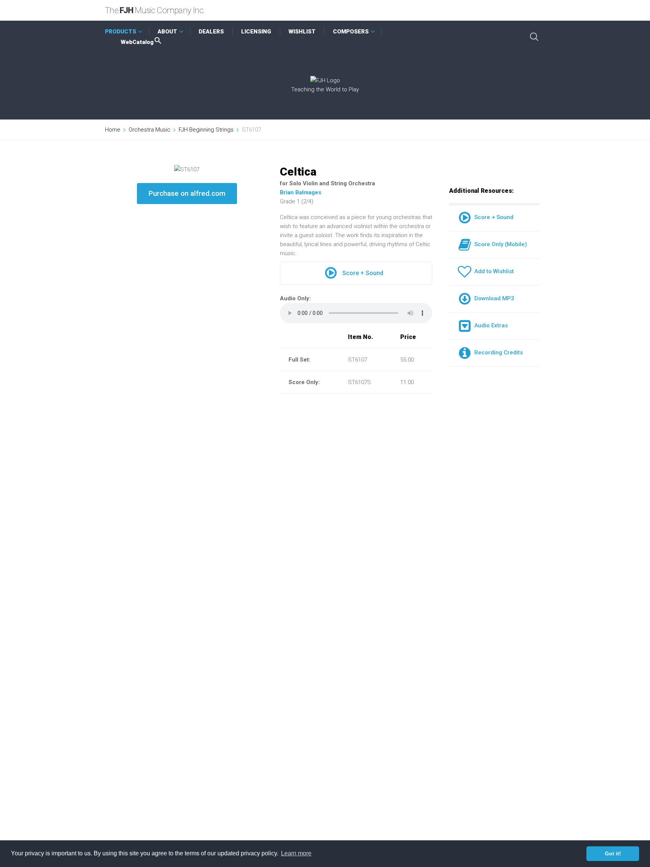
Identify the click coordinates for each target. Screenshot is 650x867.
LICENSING (256, 31)
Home (112, 129)
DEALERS (211, 31)
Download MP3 (492, 298)
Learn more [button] (296, 853)
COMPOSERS (351, 31)
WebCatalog (137, 42)
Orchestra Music (149, 129)
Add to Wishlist (492, 271)
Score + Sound (362, 273)
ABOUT (167, 31)
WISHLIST (302, 31)
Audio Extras (489, 325)
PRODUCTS (120, 31)
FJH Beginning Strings (206, 129)
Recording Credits (497, 352)
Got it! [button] (613, 853)
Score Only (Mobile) (499, 244)
